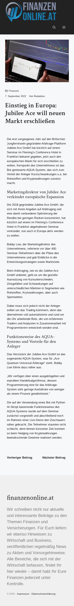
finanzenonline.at (30, 497)
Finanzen (14, 90)
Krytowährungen (33, 292)
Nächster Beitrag (53, 457)
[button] (54, 27)
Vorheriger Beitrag (19, 457)
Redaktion (39, 96)
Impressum (23, 593)
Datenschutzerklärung (43, 593)
